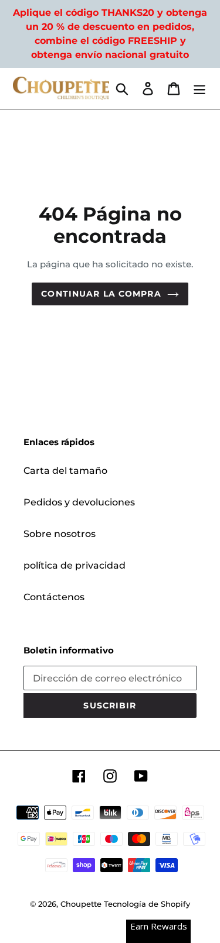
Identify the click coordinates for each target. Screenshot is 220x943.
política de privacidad (74, 565)
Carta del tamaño (65, 470)
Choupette (80, 903)
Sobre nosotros (59, 533)
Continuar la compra (101, 293)
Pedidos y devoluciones (79, 502)
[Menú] (199, 88)
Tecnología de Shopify (147, 903)
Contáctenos (53, 597)
